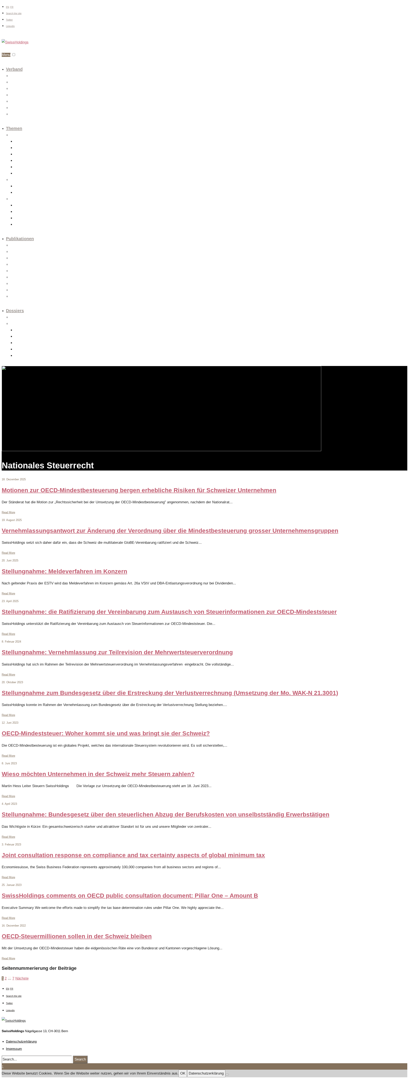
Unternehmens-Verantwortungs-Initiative (38, 349)
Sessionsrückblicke (22, 271)
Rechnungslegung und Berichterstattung (39, 224)
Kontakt (15, 114)
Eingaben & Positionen (24, 277)
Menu (6, 55)
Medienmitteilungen (22, 245)
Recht (13, 135)
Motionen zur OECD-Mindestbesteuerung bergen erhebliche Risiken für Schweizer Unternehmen (139, 490)
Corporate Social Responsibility (33, 212)
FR (11, 7)
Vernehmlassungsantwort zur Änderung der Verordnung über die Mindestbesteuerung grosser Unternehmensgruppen (170, 530)
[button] (13, 54)
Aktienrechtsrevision (27, 330)
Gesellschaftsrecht (26, 141)
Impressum (14, 1048)
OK (182, 1073)
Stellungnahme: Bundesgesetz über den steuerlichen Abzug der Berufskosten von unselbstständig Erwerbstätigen (165, 814)
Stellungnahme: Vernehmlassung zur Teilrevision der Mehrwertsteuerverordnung (117, 652)
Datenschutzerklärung (21, 1041)
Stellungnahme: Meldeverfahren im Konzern (64, 571)
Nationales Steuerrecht (28, 186)
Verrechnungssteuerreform (30, 355)
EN (7, 7)
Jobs (13, 108)
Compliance (21, 167)
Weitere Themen (24, 173)
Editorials (16, 252)
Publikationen (20, 238)
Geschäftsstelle (20, 101)
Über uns (15, 76)
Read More (8, 512)
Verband (14, 69)
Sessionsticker (19, 264)
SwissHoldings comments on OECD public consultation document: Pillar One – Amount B (130, 895)
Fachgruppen (18, 82)
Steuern (15, 180)
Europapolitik (18, 317)
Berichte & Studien (21, 284)
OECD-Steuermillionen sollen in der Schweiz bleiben (77, 936)
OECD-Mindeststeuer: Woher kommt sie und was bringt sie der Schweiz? (106, 733)
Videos (14, 290)
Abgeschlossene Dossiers (26, 324)
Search (80, 1059)
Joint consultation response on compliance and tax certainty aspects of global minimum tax (133, 855)
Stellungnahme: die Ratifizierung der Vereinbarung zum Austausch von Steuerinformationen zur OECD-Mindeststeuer (169, 611)
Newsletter (16, 296)
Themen (14, 128)
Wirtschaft (16, 199)
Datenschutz (22, 160)
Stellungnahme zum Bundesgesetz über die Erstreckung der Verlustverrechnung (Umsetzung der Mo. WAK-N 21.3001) (170, 693)
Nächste (22, 978)
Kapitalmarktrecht (25, 148)
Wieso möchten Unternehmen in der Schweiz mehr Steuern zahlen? (98, 774)
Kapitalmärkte (23, 218)
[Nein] (227, 1074)
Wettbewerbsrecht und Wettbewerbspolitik (40, 154)
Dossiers (15, 310)
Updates (15, 258)
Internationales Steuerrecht (31, 192)
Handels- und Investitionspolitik (33, 205)
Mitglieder (16, 95)
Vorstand (15, 88)
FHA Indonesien (24, 343)
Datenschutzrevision (27, 336)
